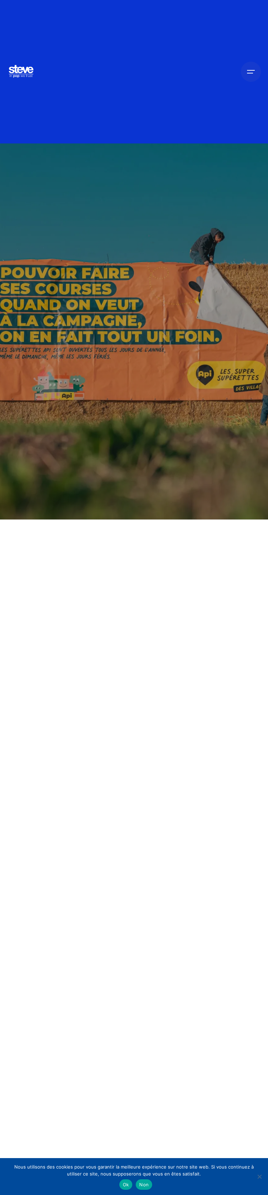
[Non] (259, 1176)
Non (144, 1184)
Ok (126, 1184)
